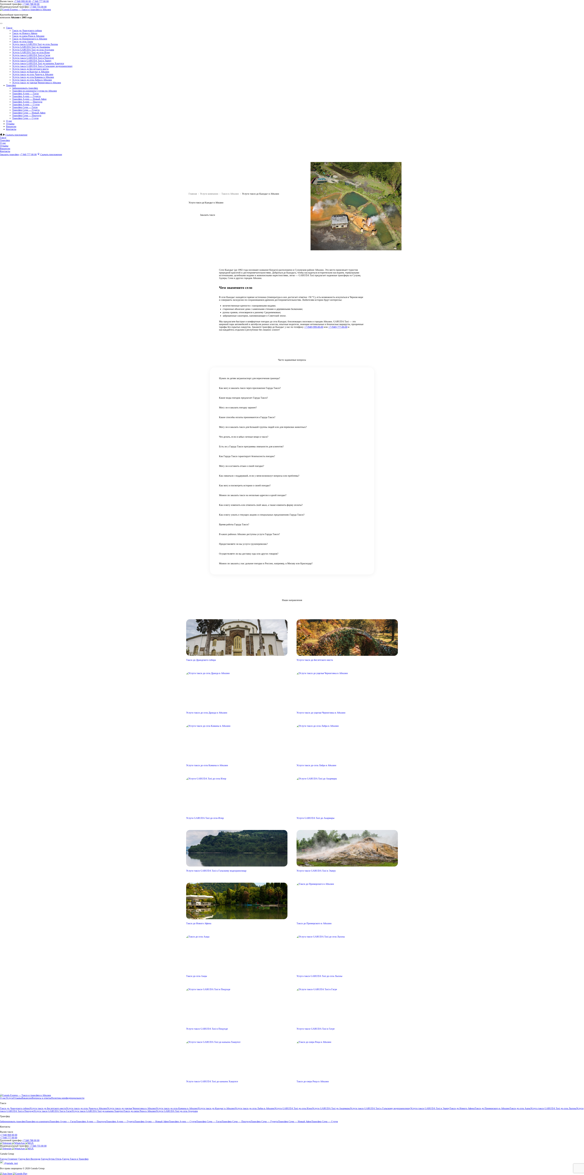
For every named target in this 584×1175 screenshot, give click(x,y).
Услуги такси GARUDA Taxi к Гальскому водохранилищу (42, 66)
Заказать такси (207, 215)
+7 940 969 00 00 (8, 1135)
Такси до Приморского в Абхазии (29, 38)
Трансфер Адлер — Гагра (25, 93)
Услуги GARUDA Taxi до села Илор (31, 52)
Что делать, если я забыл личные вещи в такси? (243, 436)
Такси (9, 27)
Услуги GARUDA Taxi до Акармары (31, 47)
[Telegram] (6, 1143)
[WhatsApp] (19, 1135)
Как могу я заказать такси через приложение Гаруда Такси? (250, 388)
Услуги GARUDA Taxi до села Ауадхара (33, 49)
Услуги (9, 1098)
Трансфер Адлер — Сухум (26, 104)
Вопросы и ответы (41, 1098)
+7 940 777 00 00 (40, 1)
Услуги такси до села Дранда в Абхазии (32, 74)
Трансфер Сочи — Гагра (25, 107)
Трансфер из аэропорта (38, 1121)
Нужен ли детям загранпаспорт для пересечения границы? (249, 378)
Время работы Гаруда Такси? (234, 524)
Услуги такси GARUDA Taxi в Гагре (31, 55)
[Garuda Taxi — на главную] (25, 9)
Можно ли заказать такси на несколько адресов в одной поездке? (252, 495)
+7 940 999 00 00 (22, 1)
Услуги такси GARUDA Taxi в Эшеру (31, 60)
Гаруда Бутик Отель (51, 1159)
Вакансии (11, 126)
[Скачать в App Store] (6, 1173)
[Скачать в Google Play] (20, 1173)
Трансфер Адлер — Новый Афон (29, 99)
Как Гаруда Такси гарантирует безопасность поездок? (247, 456)
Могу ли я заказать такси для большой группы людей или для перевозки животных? (263, 427)
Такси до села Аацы (22, 41)
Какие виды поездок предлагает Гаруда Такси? (243, 397)
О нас (9, 121)
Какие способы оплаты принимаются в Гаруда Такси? (247, 417)
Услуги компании (209, 193)
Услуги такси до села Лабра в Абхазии (32, 80)
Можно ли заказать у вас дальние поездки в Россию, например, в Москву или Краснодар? (266, 563)
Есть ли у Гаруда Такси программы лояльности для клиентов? (251, 446)
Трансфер (11, 85)
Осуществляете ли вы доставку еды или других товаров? (248, 553)
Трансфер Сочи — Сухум (25, 118)
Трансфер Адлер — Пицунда (27, 101)
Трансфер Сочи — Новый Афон (28, 112)
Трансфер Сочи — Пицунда (26, 115)
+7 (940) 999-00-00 (313, 327)
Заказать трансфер (9, 154)
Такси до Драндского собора (27, 30)
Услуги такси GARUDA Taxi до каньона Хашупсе (38, 63)
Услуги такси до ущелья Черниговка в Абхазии (36, 82)
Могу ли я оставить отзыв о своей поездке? (241, 466)
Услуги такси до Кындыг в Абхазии (30, 71)
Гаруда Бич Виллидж (29, 1159)
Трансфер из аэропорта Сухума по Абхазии (34, 91)
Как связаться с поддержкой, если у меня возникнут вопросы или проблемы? (259, 475)
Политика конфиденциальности (67, 1098)
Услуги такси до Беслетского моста (30, 69)
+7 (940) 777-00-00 (337, 327)
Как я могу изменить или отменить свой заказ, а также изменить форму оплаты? (261, 505)
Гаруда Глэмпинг (9, 1159)
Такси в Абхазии (230, 193)
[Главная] (25, 1095)
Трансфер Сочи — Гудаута (26, 110)
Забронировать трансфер (25, 88)
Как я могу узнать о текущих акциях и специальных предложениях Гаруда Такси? (261, 514)
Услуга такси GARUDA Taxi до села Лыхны (35, 44)
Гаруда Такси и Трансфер (75, 1159)
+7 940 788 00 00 (30, 4)
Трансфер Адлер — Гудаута (26, 96)
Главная (193, 193)
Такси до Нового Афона (24, 33)
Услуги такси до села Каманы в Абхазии (33, 77)
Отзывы (10, 123)
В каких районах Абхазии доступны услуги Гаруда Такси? (249, 534)
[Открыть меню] (1, 23)
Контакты (11, 129)
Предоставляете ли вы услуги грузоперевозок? (243, 544)
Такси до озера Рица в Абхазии (28, 36)
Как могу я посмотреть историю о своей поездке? (245, 485)
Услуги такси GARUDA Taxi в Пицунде (33, 58)
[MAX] (29, 1143)
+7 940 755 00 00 (38, 6)
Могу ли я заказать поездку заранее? (238, 407)
